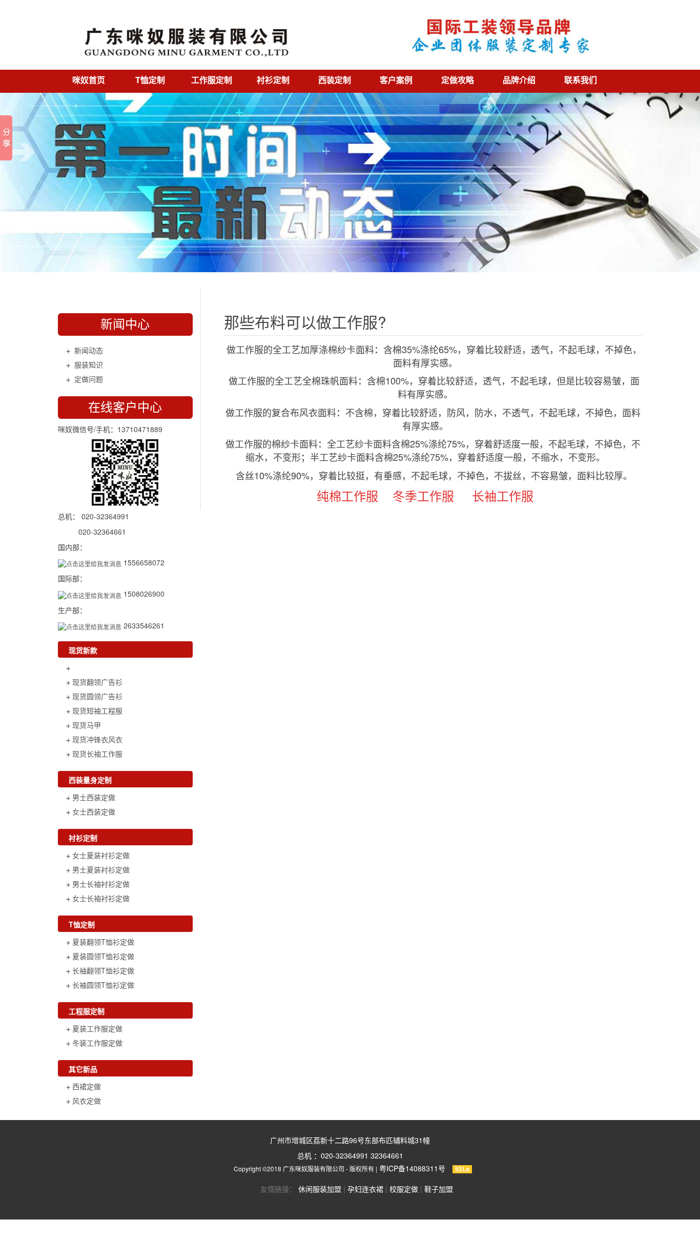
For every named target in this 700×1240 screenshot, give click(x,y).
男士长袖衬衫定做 (101, 884)
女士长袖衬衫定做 (101, 898)
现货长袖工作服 (97, 753)
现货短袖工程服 (97, 710)
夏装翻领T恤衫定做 (103, 942)
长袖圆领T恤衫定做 (103, 985)
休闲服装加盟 (319, 1189)
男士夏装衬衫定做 (101, 869)
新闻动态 (88, 350)
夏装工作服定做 (97, 1028)
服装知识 (88, 364)
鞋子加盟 (438, 1189)
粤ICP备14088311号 (412, 1168)
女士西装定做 (93, 811)
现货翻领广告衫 (97, 682)
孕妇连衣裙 (365, 1189)
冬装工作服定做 (97, 1043)
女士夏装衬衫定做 (101, 855)
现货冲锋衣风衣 (97, 739)
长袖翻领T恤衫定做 (103, 970)
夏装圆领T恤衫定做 (103, 956)
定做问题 (88, 379)
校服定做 (403, 1189)
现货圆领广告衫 (97, 696)
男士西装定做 (93, 797)
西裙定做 (86, 1086)
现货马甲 (86, 725)
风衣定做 (86, 1100)
